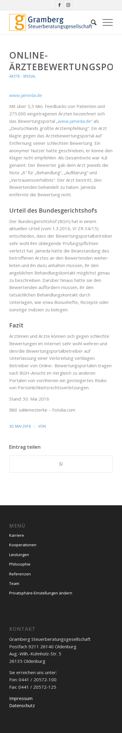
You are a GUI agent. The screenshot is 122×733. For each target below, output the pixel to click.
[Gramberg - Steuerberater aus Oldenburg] (50, 22)
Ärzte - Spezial (22, 76)
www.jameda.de (25, 95)
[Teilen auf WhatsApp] (61, 464)
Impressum (21, 698)
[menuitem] (91, 22)
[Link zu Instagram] (68, 5)
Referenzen (20, 574)
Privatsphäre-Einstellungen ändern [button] (40, 593)
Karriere (16, 535)
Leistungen (19, 554)
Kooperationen (22, 544)
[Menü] (105, 22)
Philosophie (19, 564)
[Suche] (91, 22)
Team (14, 583)
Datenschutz (22, 705)
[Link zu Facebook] (59, 5)
